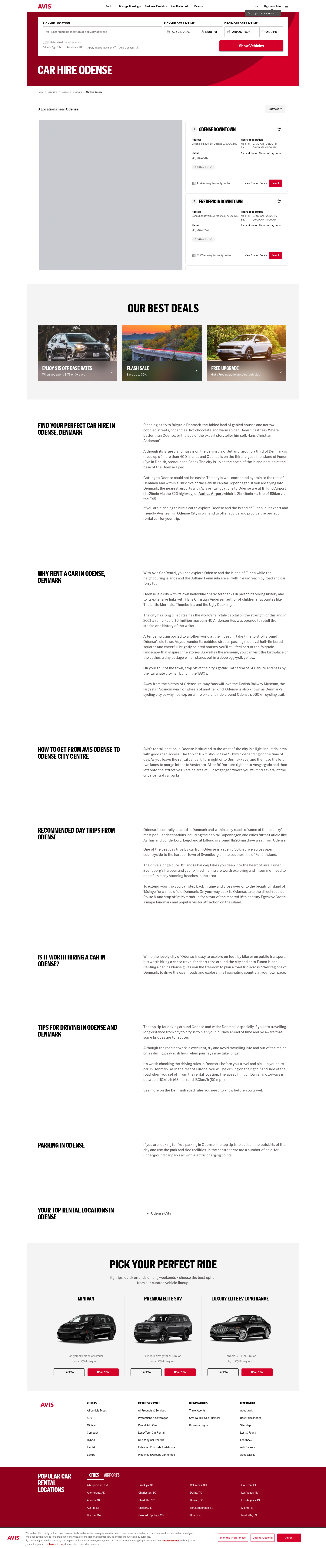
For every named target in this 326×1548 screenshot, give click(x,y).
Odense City (187, 513)
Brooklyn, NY (146, 1485)
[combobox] (105, 32)
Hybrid (91, 1440)
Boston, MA (94, 1515)
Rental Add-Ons (147, 1425)
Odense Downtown (217, 129)
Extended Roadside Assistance (156, 1447)
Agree (289, 1537)
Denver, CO (196, 1500)
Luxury (91, 1454)
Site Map (245, 1425)
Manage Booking (129, 6)
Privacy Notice (171, 1540)
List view (273, 109)
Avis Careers (247, 1447)
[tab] (95, 1475)
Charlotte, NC (146, 1500)
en (256, 6)
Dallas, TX (196, 1492)
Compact (92, 1432)
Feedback (246, 1440)
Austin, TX (93, 1507)
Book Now (103, 1372)
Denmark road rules (187, 1090)
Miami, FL (247, 1507)
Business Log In (198, 1425)
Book (109, 6)
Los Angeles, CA (251, 1500)
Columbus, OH (198, 1485)
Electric (91, 1447)
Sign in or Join (272, 6)
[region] (163, 1538)
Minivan (91, 1425)
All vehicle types (97, 1410)
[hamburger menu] (286, 6)
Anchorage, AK (96, 1492)
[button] (113, 200)
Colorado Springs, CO (151, 1515)
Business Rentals (155, 6)
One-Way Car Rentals (151, 1440)
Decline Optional (263, 1537)
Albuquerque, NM (97, 1485)
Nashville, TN (249, 1515)
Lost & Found (248, 1432)
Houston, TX (248, 1485)
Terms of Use (56, 1544)
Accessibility (247, 1454)
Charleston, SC (147, 1492)
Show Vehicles (251, 46)
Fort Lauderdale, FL (201, 1507)
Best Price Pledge (250, 1418)
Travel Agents (197, 1410)
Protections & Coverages (153, 1418)
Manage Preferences (233, 1537)
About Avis (246, 1410)
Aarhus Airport (210, 493)
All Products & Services (152, 1410)
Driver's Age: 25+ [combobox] (52, 47)
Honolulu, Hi (197, 1515)
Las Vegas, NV (249, 1492)
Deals (197, 6)
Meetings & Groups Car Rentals (156, 1454)
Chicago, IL (145, 1507)
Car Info (69, 1372)
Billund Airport (274, 488)
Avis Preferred (179, 6)
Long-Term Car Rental (151, 1432)
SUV (89, 1418)
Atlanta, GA (94, 1500)
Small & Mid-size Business (205, 1418)
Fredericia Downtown (221, 201)
